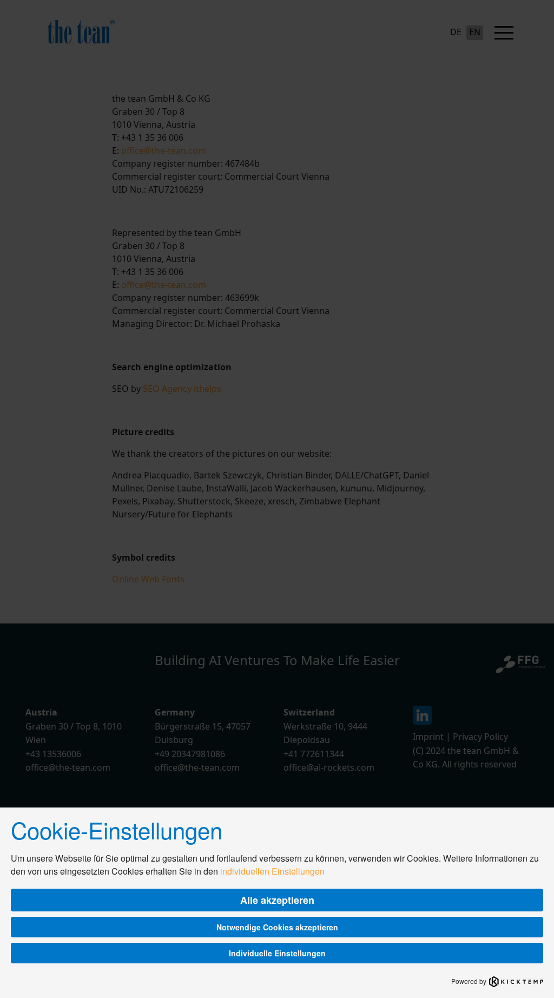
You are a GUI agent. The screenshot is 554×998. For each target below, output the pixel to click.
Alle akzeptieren (277, 900)
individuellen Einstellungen (272, 871)
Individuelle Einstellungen (277, 953)
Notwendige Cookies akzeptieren (277, 927)
